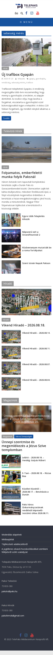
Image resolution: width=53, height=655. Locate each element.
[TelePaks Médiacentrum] (26, 4)
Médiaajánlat (8, 539)
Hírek (5, 68)
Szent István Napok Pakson (36, 263)
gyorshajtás (40, 78)
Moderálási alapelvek (12, 534)
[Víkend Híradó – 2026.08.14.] (11, 331)
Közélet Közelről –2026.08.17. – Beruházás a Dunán (35, 491)
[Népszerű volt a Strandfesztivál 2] (11, 230)
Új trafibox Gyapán (18, 74)
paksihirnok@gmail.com (13, 615)
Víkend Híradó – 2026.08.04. (36, 379)
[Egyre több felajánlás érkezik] (11, 214)
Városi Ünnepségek (24, 436)
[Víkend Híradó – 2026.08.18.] (26, 290)
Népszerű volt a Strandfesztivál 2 (31, 233)
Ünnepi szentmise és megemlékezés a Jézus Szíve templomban (24, 446)
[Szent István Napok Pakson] (11, 261)
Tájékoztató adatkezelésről (15, 544)
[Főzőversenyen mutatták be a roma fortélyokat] (11, 246)
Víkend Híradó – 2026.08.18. (23, 325)
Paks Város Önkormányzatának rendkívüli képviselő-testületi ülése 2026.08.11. (35, 509)
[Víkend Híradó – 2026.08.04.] (11, 378)
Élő (16, 13)
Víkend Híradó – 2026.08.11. (36, 348)
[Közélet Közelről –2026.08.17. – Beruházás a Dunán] (11, 487)
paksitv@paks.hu (9, 591)
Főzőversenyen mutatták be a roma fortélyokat (36, 249)
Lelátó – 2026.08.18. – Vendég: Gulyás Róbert (34, 459)
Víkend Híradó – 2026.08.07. (36, 364)
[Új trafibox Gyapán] (26, 40)
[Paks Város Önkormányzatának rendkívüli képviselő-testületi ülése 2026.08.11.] (11, 503)
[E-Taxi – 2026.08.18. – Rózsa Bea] (11, 471)
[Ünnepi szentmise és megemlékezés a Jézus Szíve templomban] (26, 407)
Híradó (6, 319)
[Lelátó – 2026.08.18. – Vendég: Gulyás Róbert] (11, 456)
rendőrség (6, 82)
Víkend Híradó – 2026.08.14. (36, 332)
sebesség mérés (18, 82)
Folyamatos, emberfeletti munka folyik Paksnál (22, 174)
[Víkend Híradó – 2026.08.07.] (11, 363)
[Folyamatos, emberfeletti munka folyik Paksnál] (26, 137)
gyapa (31, 78)
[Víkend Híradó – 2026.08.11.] (11, 347)
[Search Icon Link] (21, 13)
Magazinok (7, 436)
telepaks (21, 78)
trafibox (29, 82)
